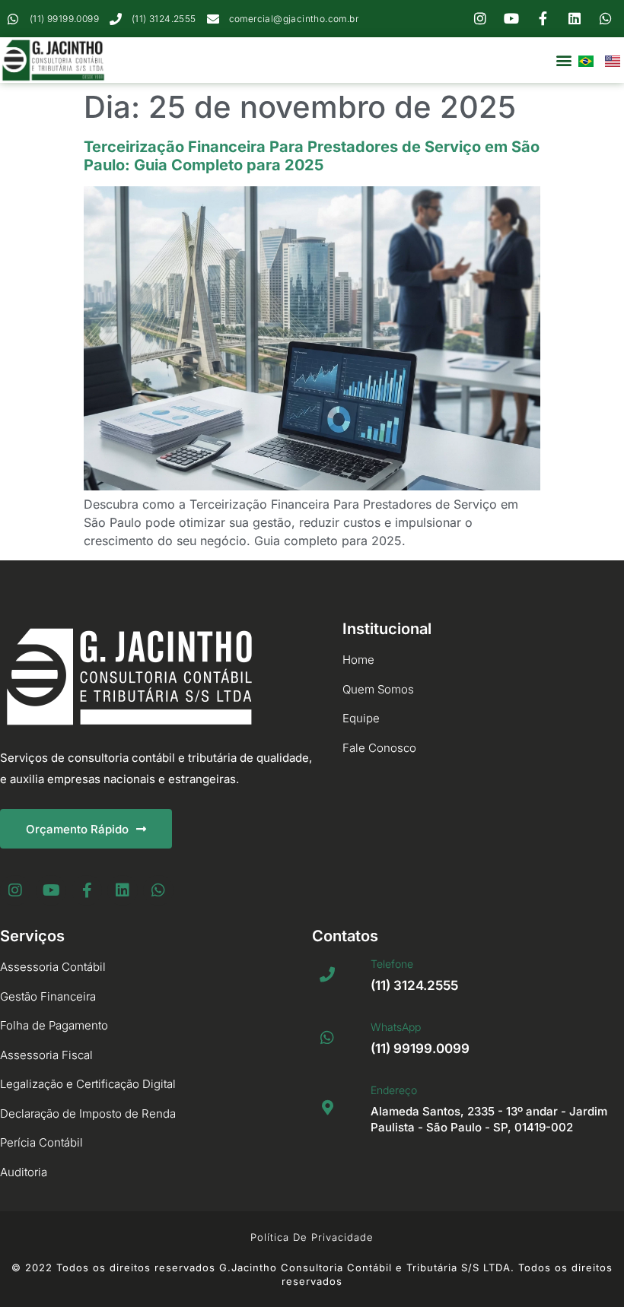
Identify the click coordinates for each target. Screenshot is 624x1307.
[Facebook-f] (543, 19)
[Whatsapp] (606, 19)
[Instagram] (480, 19)
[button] (563, 60)
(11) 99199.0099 (420, 1048)
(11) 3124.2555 (414, 985)
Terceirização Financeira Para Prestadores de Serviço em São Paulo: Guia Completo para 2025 (312, 156)
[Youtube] (512, 19)
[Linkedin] (574, 19)
